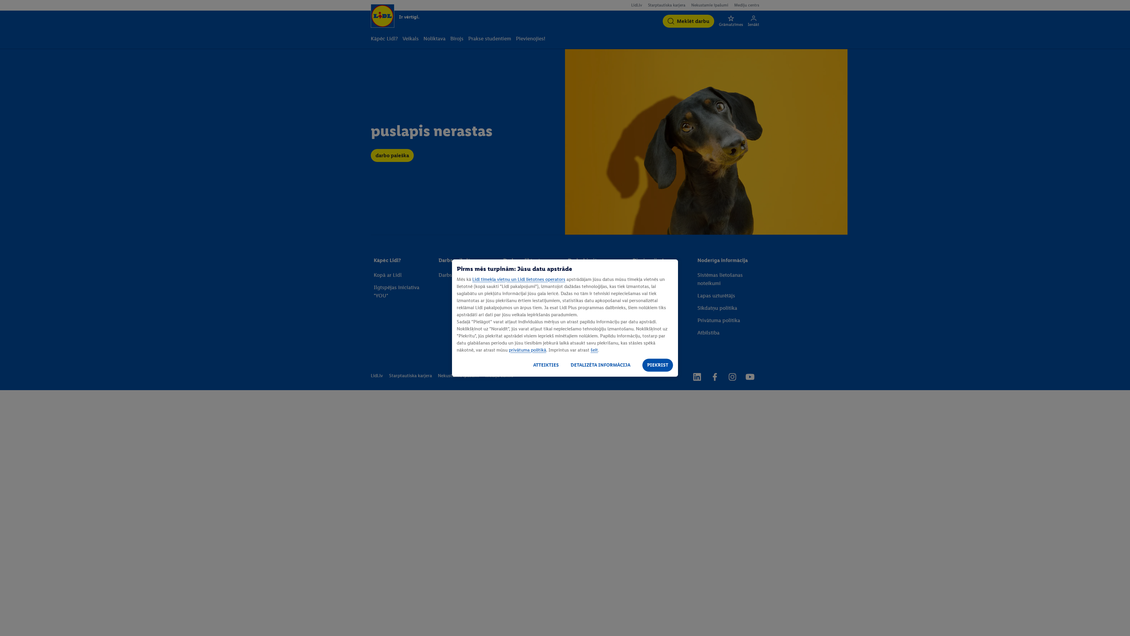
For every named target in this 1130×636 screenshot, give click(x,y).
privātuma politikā (527, 350)
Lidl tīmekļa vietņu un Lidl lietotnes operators (518, 279)
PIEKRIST (657, 365)
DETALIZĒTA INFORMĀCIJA (600, 365)
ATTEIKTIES (546, 365)
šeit (594, 350)
